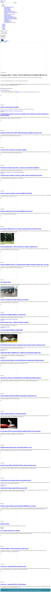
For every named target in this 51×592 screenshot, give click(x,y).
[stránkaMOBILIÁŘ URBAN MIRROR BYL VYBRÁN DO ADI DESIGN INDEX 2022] (4, 349)
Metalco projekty (4, 523)
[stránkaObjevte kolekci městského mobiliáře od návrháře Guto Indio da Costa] (8, 392)
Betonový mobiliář (7, 8)
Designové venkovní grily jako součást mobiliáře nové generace (16, 211)
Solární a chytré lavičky (8, 10)
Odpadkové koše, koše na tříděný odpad (10, 12)
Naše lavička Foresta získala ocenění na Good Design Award (15, 480)
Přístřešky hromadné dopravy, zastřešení (10, 18)
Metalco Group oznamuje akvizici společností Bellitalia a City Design (18, 506)
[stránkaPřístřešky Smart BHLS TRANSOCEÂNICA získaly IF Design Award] (8, 462)
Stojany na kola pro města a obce (9, 14)
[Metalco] (3, 0)
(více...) (32, 109)
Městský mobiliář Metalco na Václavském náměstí (13, 413)
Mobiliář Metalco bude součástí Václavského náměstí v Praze (16, 447)
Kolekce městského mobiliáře (9, 7)
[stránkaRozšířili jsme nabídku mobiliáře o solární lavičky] (8, 311)
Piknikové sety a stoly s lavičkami (9, 11)
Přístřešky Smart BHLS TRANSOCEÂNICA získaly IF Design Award (18, 465)
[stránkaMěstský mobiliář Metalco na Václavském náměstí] (8, 410)
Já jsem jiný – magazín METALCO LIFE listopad (13, 584)
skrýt (1, 1)
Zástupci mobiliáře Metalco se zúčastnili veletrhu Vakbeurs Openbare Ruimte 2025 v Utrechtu (24, 264)
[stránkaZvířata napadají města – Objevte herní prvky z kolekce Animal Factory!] (7, 243)
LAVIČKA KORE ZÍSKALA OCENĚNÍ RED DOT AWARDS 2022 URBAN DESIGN (22, 360)
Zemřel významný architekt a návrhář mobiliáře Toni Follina (16, 193)
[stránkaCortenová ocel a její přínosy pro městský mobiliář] (8, 146)
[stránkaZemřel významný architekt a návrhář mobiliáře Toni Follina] (7, 190)
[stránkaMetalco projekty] (8, 520)
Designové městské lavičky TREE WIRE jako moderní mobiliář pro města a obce (21, 132)
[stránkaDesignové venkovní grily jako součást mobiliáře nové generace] (8, 208)
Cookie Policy (2, 38)
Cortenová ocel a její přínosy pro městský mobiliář (13, 149)
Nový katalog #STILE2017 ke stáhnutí (10, 530)
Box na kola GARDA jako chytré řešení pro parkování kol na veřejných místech (20, 228)
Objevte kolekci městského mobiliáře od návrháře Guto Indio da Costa (18, 395)
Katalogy (17, 91)
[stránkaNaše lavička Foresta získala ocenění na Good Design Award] (8, 477)
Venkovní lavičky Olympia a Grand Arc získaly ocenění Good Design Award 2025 (21, 175)
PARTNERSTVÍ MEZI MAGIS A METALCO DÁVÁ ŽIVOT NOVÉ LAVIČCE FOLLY (22, 345)
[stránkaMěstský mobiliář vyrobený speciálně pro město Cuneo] (8, 545)
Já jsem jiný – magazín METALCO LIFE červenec (13, 566)
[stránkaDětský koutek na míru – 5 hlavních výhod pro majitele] (8, 319)
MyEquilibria (6, 19)
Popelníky (6, 13)
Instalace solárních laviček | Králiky (9, 107)
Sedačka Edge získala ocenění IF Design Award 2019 (13, 488)
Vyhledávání (2, 2)
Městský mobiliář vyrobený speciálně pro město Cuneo (14, 548)
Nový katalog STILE (5, 282)
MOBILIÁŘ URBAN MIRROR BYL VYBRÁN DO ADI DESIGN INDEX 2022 (20, 352)
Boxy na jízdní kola (7, 15)
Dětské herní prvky (7, 21)
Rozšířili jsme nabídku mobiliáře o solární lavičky (13, 314)
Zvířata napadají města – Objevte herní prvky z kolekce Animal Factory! (19, 246)
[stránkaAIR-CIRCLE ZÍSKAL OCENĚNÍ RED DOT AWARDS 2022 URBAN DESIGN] (8, 374)
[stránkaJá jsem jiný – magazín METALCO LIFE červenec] (8, 563)
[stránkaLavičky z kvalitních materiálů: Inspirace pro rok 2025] (8, 296)
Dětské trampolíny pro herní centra (9, 22)
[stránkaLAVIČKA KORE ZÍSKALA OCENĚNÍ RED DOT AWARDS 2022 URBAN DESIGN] (3, 357)
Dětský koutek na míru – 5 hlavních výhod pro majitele (14, 322)
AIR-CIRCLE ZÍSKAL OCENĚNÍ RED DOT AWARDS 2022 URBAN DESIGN (20, 377)
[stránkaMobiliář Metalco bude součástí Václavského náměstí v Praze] (8, 444)
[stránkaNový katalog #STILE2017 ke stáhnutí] (2, 527)
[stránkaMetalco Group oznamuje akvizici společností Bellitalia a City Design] (8, 502)
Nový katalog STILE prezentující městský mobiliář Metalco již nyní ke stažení (20, 431)
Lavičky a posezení (7, 9)
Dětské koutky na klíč (7, 20)
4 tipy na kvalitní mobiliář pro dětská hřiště (11, 330)
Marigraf (5, 41)
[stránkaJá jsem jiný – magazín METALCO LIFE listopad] (8, 581)
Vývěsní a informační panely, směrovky (10, 17)
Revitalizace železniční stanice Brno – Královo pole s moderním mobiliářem (19, 167)
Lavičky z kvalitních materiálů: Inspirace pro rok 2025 (14, 299)
